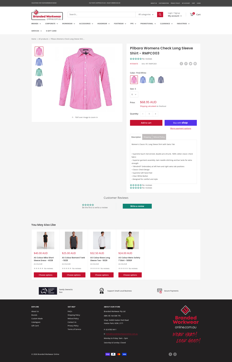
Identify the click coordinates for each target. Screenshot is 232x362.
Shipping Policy (74, 315)
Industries (182, 23)
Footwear (118, 23)
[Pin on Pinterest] (186, 63)
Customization (164, 3)
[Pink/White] (134, 79)
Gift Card (35, 325)
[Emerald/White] (152, 80)
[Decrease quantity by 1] (142, 113)
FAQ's (70, 311)
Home (33, 39)
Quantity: (134, 113)
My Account (186, 3)
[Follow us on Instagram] (175, 354)
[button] (136, 58)
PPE (132, 23)
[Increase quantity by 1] (155, 113)
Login (199, 3)
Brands (34, 23)
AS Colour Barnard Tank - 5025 (73, 259)
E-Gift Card (51, 31)
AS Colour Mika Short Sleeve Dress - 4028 (44, 259)
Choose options (45, 275)
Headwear (102, 23)
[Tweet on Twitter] (190, 63)
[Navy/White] (161, 80)
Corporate (50, 23)
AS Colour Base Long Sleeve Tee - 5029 (100, 259)
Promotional (146, 23)
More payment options (180, 128)
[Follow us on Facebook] (170, 354)
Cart (193, 3)
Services (35, 31)
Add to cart (146, 122)
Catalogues (35, 322)
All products (43, 39)
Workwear (67, 23)
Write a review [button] (137, 206)
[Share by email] (195, 63)
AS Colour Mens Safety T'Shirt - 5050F (129, 259)
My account (174, 15)
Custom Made (37, 318)
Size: (133, 88)
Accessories (85, 23)
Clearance (165, 23)
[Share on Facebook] (181, 63)
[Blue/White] (143, 80)
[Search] (160, 14)
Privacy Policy (73, 325)
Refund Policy (73, 318)
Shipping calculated (148, 106)
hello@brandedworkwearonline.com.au (122, 334)
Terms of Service (74, 329)
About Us (154, 3)
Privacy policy (175, 3)
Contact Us (72, 322)
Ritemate (134, 64)
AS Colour (38, 264)
